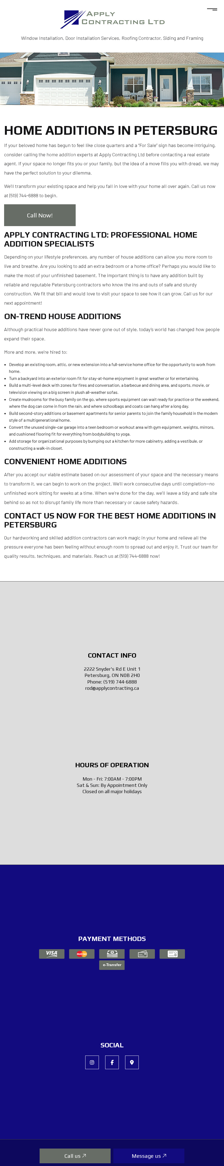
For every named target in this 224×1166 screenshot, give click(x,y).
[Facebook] (112, 1062)
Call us (73, 1156)
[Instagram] (92, 1062)
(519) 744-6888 (120, 682)
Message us (147, 1156)
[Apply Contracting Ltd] (112, 16)
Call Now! (40, 215)
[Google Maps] (132, 1062)
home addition (61, 154)
